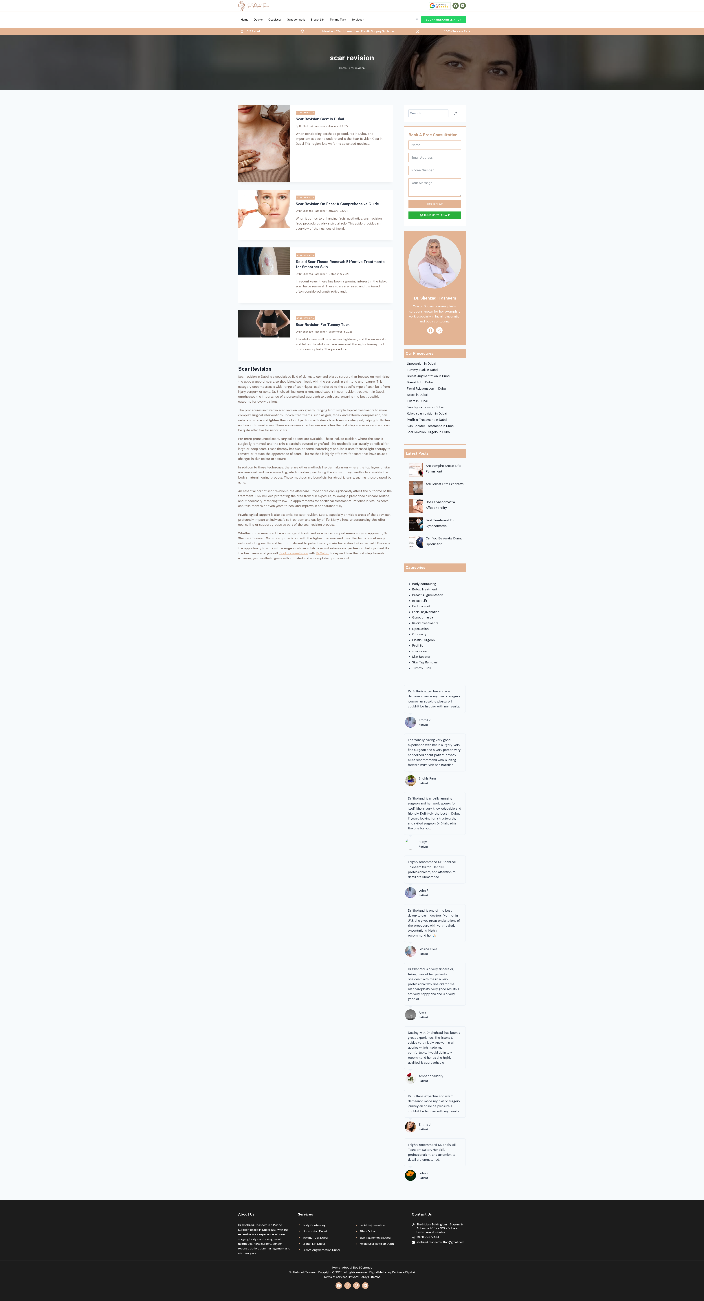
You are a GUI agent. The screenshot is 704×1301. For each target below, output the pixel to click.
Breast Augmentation (427, 595)
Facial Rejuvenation (425, 612)
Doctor (258, 19)
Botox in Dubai (417, 395)
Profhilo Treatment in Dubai (427, 420)
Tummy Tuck (338, 19)
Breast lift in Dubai (420, 382)
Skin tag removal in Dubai (425, 407)
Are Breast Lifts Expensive (445, 484)
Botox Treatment (424, 589)
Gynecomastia (296, 19)
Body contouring (424, 584)
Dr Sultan (322, 553)
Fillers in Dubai (417, 401)
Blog (355, 1267)
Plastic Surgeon (423, 640)
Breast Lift (317, 19)
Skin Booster (421, 657)
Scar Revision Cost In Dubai (320, 119)
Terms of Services (335, 1277)
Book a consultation (293, 553)
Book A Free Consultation (443, 19)
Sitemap (375, 1277)
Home (244, 19)
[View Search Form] (417, 19)
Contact (366, 1267)
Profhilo (417, 645)
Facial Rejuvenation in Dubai (426, 388)
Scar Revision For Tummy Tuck (323, 324)
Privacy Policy (358, 1277)
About (346, 1267)
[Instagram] (463, 6)
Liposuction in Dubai (421, 364)
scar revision (305, 112)
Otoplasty (274, 19)
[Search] (455, 113)
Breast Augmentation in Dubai (428, 376)
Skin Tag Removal (424, 662)
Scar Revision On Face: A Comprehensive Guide (337, 204)
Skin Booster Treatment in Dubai (430, 426)
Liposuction (420, 629)
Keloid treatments (425, 623)
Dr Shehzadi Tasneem (312, 126)
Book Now (435, 204)
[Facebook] (455, 6)
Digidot (410, 1272)
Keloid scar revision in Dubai (427, 413)
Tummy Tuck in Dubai (422, 370)
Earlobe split (421, 606)
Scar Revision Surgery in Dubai (428, 432)
